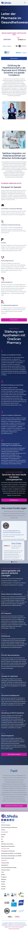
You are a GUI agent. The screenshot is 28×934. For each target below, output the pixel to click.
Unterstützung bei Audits (7, 858)
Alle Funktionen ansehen (14, 754)
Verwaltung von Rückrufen (8, 851)
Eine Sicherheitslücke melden (8, 867)
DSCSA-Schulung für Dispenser (9, 827)
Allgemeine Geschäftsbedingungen (14, 926)
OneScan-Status (5, 870)
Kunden (3, 881)
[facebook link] (2, 820)
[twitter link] (5, 820)
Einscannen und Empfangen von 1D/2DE (11, 855)
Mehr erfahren (14, 319)
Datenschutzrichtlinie (14, 928)
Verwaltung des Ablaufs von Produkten (11, 853)
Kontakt (3, 888)
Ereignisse (4, 877)
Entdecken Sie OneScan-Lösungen (14, 805)
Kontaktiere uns (14, 500)
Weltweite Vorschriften (7, 844)
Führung (3, 886)
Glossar (3, 829)
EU (2, 839)
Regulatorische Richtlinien (8, 846)
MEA (2, 841)
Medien (3, 874)
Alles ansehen (14, 58)
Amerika (3, 834)
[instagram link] (8, 820)
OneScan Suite (5, 862)
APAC (2, 836)
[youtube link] (13, 820)
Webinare (3, 879)
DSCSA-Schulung (5, 825)
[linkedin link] (10, 820)
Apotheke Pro (4, 865)
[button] (25, 3)
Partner (3, 884)
